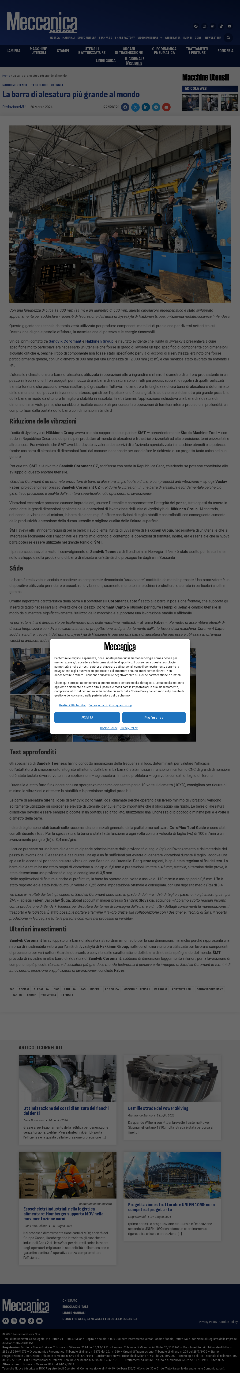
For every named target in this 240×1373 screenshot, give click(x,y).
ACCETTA (87, 717)
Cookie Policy (108, 728)
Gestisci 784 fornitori (72, 705)
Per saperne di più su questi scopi (110, 705)
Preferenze (154, 717)
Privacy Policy (129, 728)
